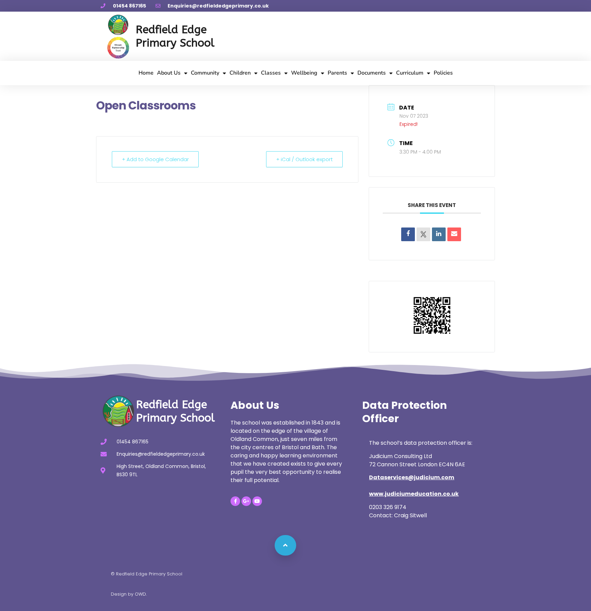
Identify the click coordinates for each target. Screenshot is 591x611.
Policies (443, 73)
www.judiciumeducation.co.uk (414, 494)
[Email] (454, 234)
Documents (371, 73)
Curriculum (409, 73)
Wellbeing (304, 73)
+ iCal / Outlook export (304, 159)
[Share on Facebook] (408, 234)
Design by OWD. (129, 594)
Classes (271, 73)
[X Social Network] (423, 234)
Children (240, 73)
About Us (169, 73)
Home (146, 73)
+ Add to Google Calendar (155, 159)
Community (205, 73)
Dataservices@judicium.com (411, 477)
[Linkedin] (439, 234)
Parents (337, 73)
